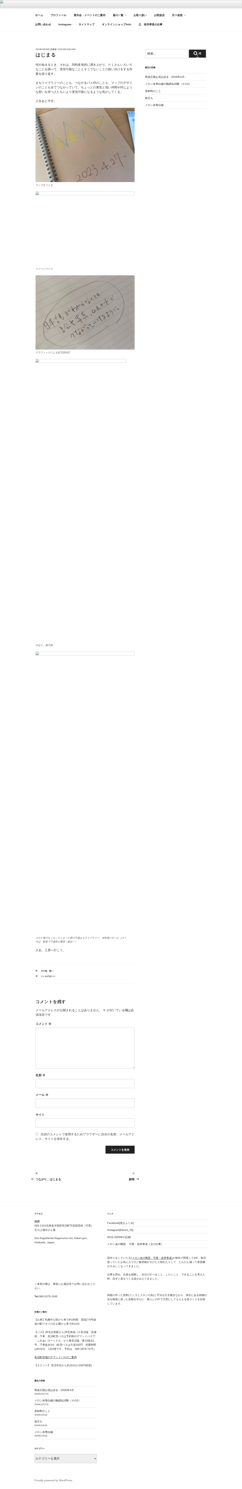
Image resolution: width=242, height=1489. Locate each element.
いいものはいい (48, 976)
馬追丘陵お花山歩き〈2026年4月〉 (166, 76)
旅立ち (149, 98)
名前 (40, 1075)
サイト (40, 1114)
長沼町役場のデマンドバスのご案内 (55, 1357)
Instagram (64, 24)
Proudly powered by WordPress (53, 1480)
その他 (44, 971)
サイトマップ (87, 24)
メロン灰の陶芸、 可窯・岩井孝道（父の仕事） (135, 1244)
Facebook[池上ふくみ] (120, 1222)
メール (42, 1094)
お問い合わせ (43, 24)
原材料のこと (153, 91)
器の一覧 (118, 15)
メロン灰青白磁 (154, 105)
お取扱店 (159, 15)
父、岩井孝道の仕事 (150, 24)
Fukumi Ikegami (66, 49)
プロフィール (58, 15)
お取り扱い (140, 15)
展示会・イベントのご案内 (89, 15)
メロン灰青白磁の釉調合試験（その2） (168, 83)
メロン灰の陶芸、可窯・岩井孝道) (152, 1257)
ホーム (39, 15)
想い (51, 971)
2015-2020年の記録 (119, 1237)
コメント (43, 1023)
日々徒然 (177, 15)
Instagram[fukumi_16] (120, 1229)
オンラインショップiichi (116, 24)
